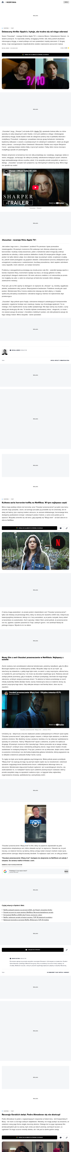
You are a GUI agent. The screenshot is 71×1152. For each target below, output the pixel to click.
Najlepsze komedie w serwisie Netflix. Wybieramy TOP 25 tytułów (26, 920)
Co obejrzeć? (51, 972)
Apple (52, 360)
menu (66, 2)
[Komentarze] (61, 528)
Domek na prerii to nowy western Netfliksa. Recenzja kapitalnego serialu (28, 912)
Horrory (66, 972)
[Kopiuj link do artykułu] (66, 528)
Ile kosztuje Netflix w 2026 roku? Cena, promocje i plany (22, 915)
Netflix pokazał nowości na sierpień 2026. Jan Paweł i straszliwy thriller (27, 910)
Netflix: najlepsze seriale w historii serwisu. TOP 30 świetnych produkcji (27, 917)
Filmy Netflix (59, 972)
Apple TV (57, 360)
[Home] (10, 2)
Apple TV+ (38, 131)
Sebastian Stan (64, 360)
